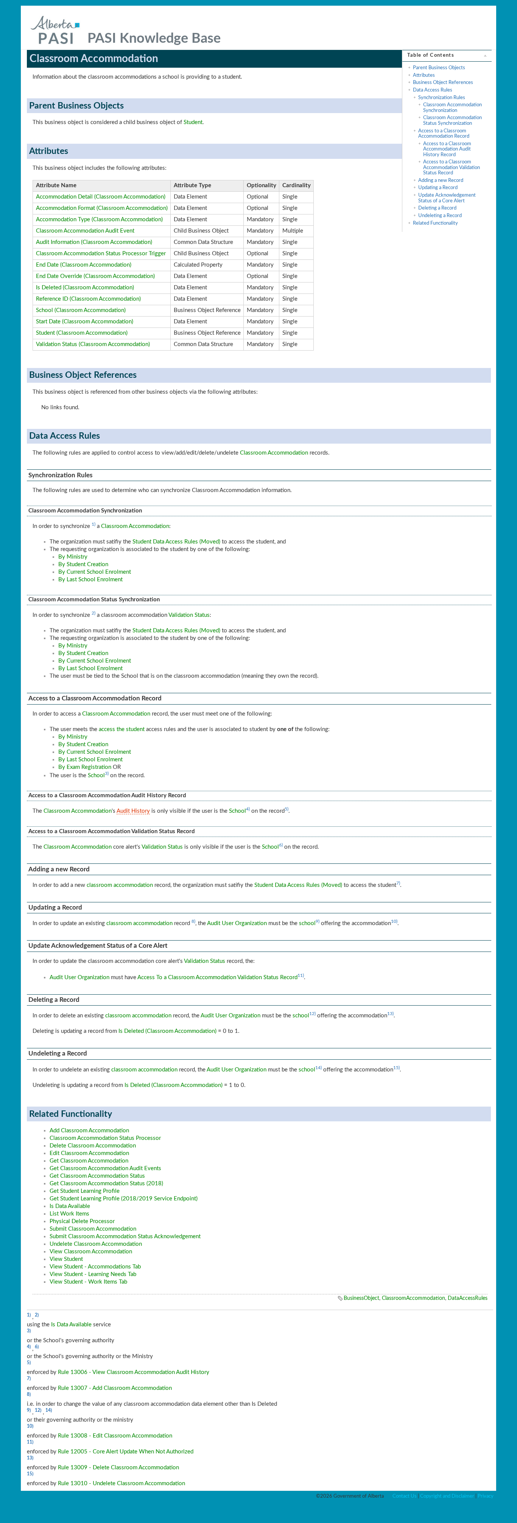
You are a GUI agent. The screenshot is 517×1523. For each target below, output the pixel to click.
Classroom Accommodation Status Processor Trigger (101, 253)
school (307, 923)
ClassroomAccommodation (413, 1298)
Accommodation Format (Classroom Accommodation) (102, 208)
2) (93, 613)
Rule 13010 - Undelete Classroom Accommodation (121, 1483)
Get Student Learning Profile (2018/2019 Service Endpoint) (124, 1199)
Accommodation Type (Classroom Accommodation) (99, 219)
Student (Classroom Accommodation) (82, 333)
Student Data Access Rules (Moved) (176, 542)
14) (318, 1067)
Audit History (133, 811)
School (96, 775)
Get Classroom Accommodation (89, 1161)
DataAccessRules (467, 1298)
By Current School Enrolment (94, 572)
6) (281, 845)
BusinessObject (361, 1298)
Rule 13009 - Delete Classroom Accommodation (118, 1467)
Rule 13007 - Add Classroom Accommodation (115, 1388)
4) (248, 809)
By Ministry (72, 557)
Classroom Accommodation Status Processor (105, 1138)
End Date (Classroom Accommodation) (83, 265)
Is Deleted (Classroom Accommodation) (85, 287)
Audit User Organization (237, 923)
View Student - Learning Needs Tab (93, 1274)
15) (396, 1067)
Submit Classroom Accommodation (93, 1229)
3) (107, 773)
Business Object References (443, 82)
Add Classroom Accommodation (89, 1130)
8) (193, 921)
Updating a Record (438, 187)
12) (312, 1013)
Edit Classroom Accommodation (89, 1153)
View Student (66, 1259)
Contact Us (404, 1496)
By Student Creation (83, 564)
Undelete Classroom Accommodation (96, 1244)
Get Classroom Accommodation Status (97, 1176)
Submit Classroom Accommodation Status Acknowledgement (125, 1236)
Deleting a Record (437, 208)
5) (286, 809)
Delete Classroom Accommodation (93, 1146)
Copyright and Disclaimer (447, 1496)
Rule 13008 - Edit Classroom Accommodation (115, 1436)
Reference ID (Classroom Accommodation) (88, 299)
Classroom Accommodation (274, 453)
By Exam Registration (84, 767)
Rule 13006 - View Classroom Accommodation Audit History (133, 1372)
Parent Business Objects (439, 67)
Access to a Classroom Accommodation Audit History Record (447, 149)
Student (193, 122)
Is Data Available (70, 1206)
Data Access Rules (432, 90)
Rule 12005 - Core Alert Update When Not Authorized (125, 1452)
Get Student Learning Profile (85, 1191)
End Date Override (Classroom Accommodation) (95, 276)
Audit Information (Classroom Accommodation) (94, 242)
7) (398, 883)
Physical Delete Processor (82, 1221)
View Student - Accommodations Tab (95, 1267)
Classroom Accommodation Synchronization (452, 107)
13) (390, 1013)
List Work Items (69, 1214)
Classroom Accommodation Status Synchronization (452, 120)
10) (394, 921)
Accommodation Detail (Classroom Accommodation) (100, 197)
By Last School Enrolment (90, 579)
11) (300, 975)
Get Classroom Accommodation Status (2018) (106, 1183)
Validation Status (189, 615)
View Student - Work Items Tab (88, 1282)
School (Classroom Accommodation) (81, 310)
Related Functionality (435, 223)
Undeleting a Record (440, 215)
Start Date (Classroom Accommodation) (84, 321)
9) (317, 921)
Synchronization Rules (441, 97)
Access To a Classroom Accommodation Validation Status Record (217, 977)
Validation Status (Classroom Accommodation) (93, 344)
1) (93, 524)
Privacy (486, 1496)
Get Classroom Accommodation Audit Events (105, 1168)
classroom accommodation (120, 885)
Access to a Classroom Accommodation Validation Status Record (451, 167)
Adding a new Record (440, 180)
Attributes (424, 75)
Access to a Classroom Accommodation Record (443, 133)
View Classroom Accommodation (91, 1251)
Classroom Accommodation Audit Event (85, 231)
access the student (122, 729)
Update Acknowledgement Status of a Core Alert (447, 198)
